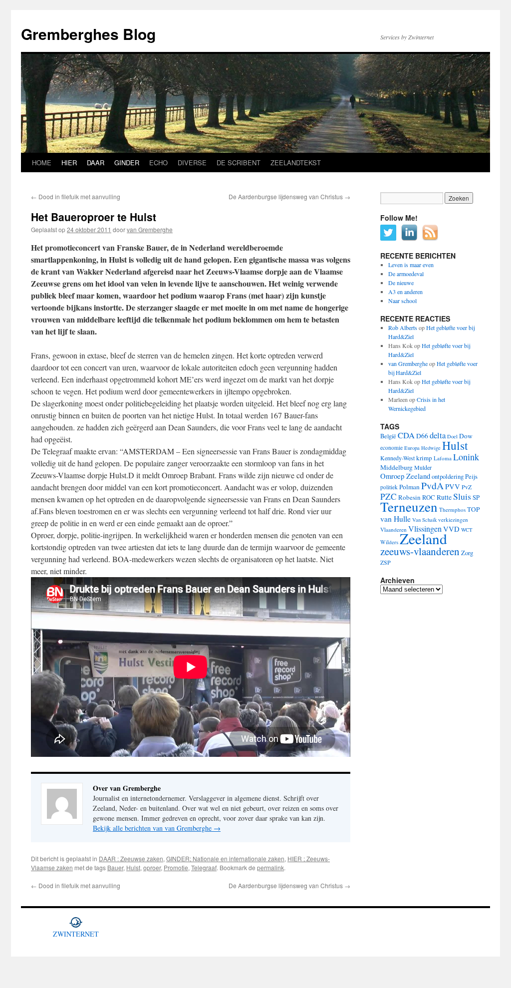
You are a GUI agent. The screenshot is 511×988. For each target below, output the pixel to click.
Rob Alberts (402, 327)
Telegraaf (204, 867)
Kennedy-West (397, 458)
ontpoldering (448, 476)
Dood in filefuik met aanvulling (75, 196)
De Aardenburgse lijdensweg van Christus (289, 196)
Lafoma (443, 458)
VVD (451, 529)
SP (476, 497)
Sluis (462, 496)
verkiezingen (453, 519)
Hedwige (431, 447)
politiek (389, 487)
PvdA (432, 485)
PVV (452, 486)
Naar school (402, 301)
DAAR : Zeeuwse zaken (131, 858)
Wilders (389, 542)
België (388, 436)
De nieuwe (401, 283)
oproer (152, 867)
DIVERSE (192, 162)
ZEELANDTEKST (295, 162)
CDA (406, 435)
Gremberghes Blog (88, 33)
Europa (412, 447)
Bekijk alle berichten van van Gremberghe (157, 828)
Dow (466, 435)
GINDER (126, 162)
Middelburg (396, 467)
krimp (424, 457)
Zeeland (423, 538)
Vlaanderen (393, 529)
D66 (422, 435)
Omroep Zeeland (405, 476)
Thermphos (452, 509)
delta (438, 435)
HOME (41, 162)
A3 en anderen (405, 292)
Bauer (115, 867)
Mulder (423, 467)
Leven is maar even (411, 265)
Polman (409, 486)
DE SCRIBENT (238, 162)
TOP (473, 509)
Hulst (133, 867)
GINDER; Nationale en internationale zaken (225, 858)
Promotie (176, 867)
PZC (388, 496)
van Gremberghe (150, 229)
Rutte (444, 497)
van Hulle (395, 518)
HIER (69, 162)
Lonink (466, 457)
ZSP (385, 562)
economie (391, 447)
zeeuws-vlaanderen (420, 551)
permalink (270, 867)
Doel (452, 436)
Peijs (471, 476)
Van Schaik (424, 519)
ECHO (158, 162)
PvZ (467, 487)
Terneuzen (409, 506)
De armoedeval (406, 274)
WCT (467, 529)
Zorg (467, 553)
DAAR (95, 162)
